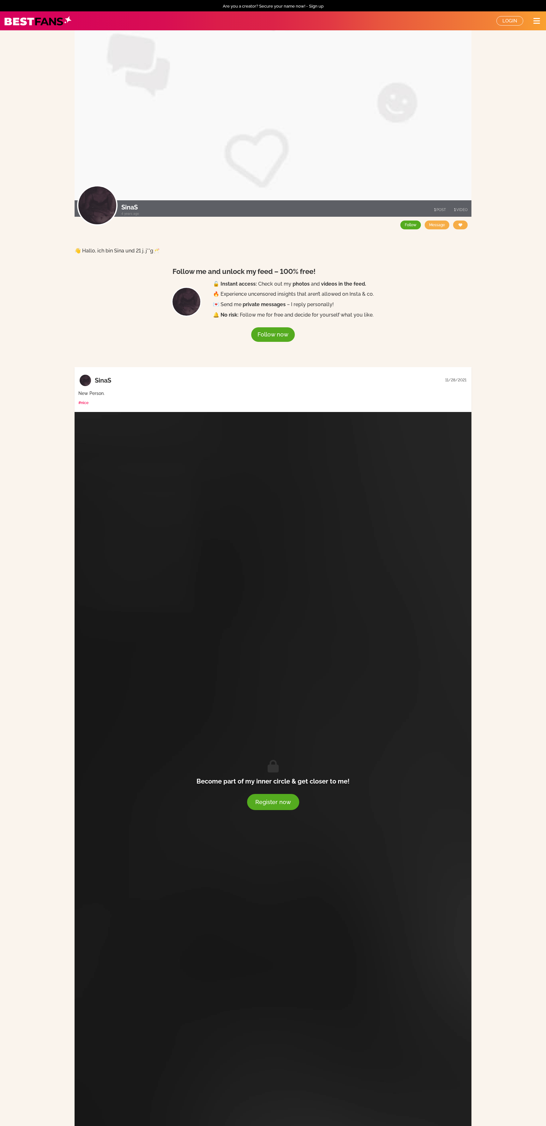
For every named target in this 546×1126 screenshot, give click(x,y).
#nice (83, 403)
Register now (273, 802)
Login (509, 21)
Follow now (273, 334)
